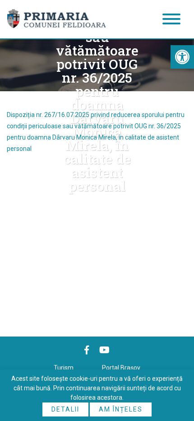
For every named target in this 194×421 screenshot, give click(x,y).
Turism (64, 367)
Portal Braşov (121, 367)
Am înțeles (121, 409)
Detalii (65, 409)
